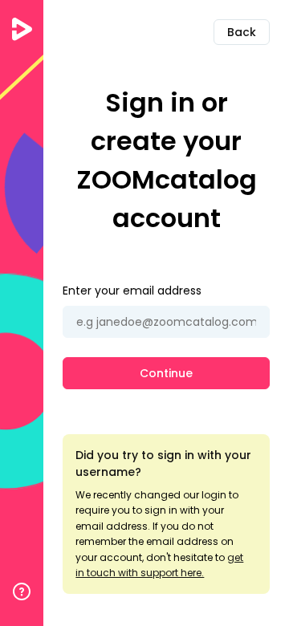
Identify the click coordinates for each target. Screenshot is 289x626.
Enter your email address (132, 291)
